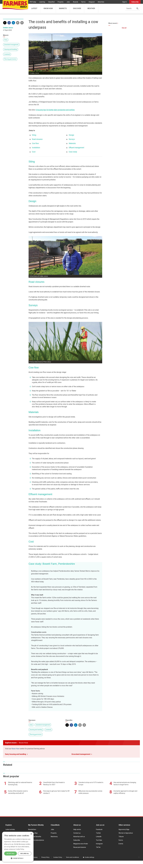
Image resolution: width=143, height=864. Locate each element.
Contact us (77, 833)
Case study (73, 152)
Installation (36, 148)
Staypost (92, 2)
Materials (72, 143)
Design (71, 135)
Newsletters (32, 829)
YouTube (99, 840)
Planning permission (10, 59)
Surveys (72, 139)
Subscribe (134, 2)
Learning (42, 2)
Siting (34, 135)
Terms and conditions (72, 857)
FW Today (33, 2)
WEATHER (91, 8)
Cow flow (35, 143)
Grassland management (11, 44)
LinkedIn (98, 836)
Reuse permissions (79, 847)
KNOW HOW (48, 8)
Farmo (83, 2)
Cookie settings (89, 857)
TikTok (98, 847)
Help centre (77, 829)
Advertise (101, 2)
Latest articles (10, 829)
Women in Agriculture (126, 833)
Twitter (98, 833)
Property (60, 2)
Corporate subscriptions (36, 840)
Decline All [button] (24, 853)
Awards (75, 2)
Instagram (99, 844)
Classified (51, 2)
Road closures (37, 139)
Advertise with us (79, 836)
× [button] (31, 834)
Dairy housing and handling (15, 754)
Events (121, 844)
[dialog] (17, 847)
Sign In (124, 2)
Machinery (54, 836)
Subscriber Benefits (34, 836)
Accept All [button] (11, 853)
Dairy (5, 40)
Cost (33, 152)
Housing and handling (10, 49)
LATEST (34, 8)
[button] (17, 858)
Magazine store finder (80, 844)
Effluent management (76, 148)
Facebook (99, 829)
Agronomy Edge (124, 829)
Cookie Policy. (20, 849)
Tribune (121, 836)
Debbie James (8, 27)
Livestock (7, 54)
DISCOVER (77, 8)
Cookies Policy (57, 857)
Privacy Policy (45, 857)
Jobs (68, 2)
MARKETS (63, 8)
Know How (15, 749)
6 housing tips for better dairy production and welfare (55, 110)
